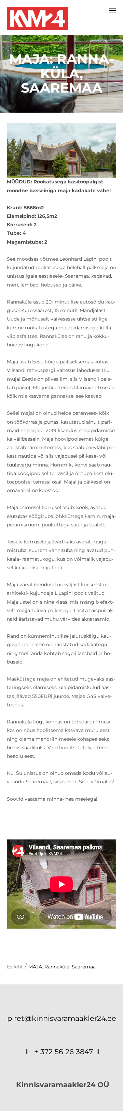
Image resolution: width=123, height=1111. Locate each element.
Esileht (15, 967)
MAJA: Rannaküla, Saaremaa (62, 967)
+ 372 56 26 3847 (63, 1051)
